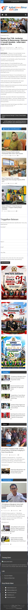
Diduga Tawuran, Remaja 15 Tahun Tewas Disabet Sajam (14, 116)
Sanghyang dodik (17, 48)
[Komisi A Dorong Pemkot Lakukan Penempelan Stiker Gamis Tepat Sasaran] (14, 141)
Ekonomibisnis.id (11, 597)
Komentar (3, 227)
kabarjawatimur (14, 155)
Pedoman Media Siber (9, 578)
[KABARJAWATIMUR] (7, 561)
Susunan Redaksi (8, 575)
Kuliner (3, 445)
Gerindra (3, 48)
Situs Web (3, 252)
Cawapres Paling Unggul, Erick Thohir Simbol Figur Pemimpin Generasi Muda (18, 406)
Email (2, 247)
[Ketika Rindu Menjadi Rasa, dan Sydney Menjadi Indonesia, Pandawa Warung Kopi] (5, 470)
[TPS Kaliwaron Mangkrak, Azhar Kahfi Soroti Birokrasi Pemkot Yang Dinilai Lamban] (5, 377)
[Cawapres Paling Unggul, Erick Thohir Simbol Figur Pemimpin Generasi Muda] (5, 405)
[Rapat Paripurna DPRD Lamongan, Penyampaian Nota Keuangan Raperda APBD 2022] (14, 167)
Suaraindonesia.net (11, 592)
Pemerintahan (3, 31)
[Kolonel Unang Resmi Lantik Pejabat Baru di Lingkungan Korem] (5, 387)
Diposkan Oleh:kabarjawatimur (8, 47)
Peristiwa (8, 445)
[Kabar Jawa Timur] (2, 15)
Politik (11, 500)
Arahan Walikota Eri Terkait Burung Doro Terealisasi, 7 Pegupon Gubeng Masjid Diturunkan (12, 207)
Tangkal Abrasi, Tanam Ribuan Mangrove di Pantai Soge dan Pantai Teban (18, 397)
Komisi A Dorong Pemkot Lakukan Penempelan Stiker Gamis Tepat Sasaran (12, 152)
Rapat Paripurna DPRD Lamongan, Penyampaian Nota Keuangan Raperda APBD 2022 (13, 179)
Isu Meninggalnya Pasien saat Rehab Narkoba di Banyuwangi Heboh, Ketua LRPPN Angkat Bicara (14, 122)
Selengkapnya (4, 465)
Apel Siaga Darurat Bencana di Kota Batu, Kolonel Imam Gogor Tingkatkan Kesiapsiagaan (18, 415)
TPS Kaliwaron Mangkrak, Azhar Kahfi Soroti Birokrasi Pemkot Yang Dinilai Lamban (18, 378)
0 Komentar (19, 47)
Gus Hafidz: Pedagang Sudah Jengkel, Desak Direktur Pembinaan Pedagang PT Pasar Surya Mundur (13, 450)
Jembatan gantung (9, 48)
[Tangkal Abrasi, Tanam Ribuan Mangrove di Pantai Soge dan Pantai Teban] (5, 396)
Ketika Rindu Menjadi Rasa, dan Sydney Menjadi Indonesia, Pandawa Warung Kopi (18, 471)
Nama (2, 241)
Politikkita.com (10, 595)
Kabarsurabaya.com (12, 590)
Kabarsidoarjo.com (11, 587)
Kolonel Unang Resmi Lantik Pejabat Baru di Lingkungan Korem (17, 387)
